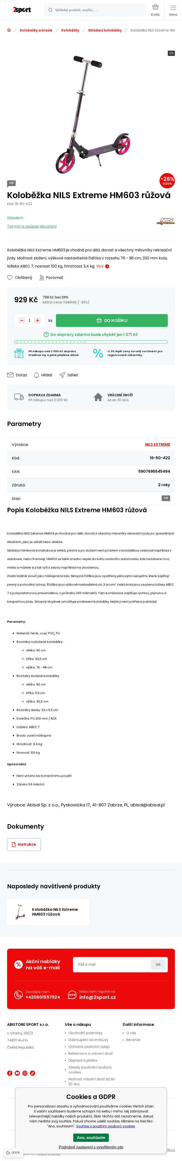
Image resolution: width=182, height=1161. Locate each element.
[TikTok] (32, 1073)
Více (100, 266)
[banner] (22, 10)
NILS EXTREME (157, 444)
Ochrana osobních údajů (89, 1046)
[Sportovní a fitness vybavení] (9, 30)
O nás (131, 1033)
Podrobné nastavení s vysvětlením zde (91, 1147)
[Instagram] (24, 1073)
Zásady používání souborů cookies (90, 1070)
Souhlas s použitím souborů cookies (105, 1126)
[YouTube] (17, 1073)
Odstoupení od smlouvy (88, 1039)
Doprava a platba (82, 1060)
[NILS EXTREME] (165, 222)
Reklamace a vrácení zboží (90, 1053)
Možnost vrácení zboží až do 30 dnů (91, 1081)
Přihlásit (158, 964)
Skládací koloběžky (105, 30)
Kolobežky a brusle (36, 30)
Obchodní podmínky (85, 1033)
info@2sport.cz (97, 997)
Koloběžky (70, 30)
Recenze (133, 1039)
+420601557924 (43, 997)
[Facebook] (9, 1073)
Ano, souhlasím (91, 1138)
